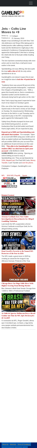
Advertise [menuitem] (13, 444)
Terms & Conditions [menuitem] (24, 444)
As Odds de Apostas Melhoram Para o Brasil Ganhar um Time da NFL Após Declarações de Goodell (18, 315)
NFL (3, 175)
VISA (3, 160)
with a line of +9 (14, 71)
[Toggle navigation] (31, 3)
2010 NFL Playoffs (13, 175)
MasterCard (10, 160)
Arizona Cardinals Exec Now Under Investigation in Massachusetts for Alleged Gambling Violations (18, 219)
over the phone (27, 163)
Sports (24, 175)
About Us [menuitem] (5, 444)
